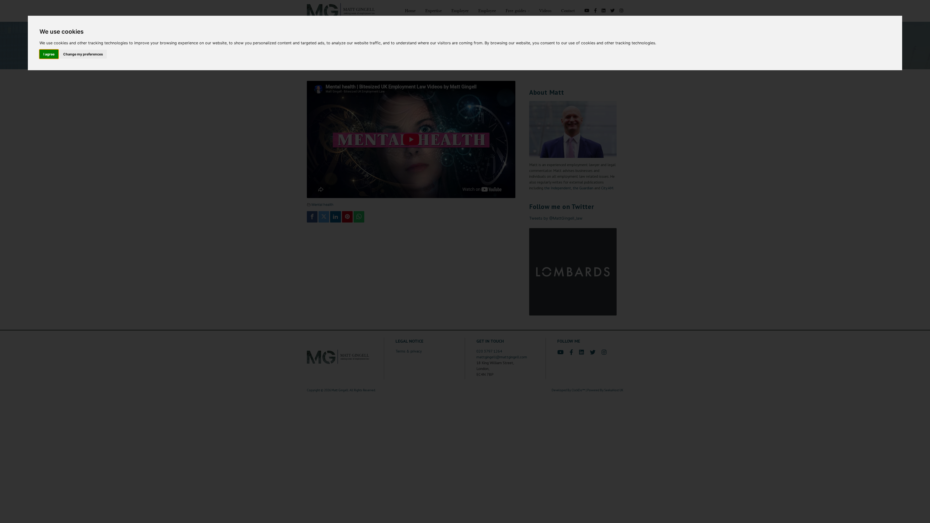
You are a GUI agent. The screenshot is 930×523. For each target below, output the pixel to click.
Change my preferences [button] (83, 54)
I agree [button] (48, 54)
